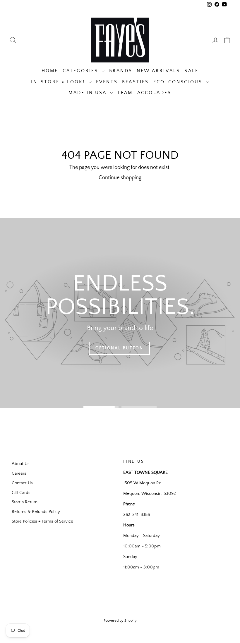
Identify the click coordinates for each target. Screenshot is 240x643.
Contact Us (22, 482)
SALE (191, 70)
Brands (120, 70)
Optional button (119, 348)
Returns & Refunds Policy (36, 511)
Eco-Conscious (179, 81)
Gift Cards (21, 492)
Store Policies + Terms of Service (42, 521)
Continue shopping (120, 178)
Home (50, 70)
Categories (81, 70)
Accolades (154, 92)
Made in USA (88, 92)
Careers (19, 473)
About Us (21, 463)
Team (125, 92)
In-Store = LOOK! (59, 81)
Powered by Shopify (120, 620)
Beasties (135, 81)
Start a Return (24, 501)
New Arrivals (158, 70)
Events (107, 81)
